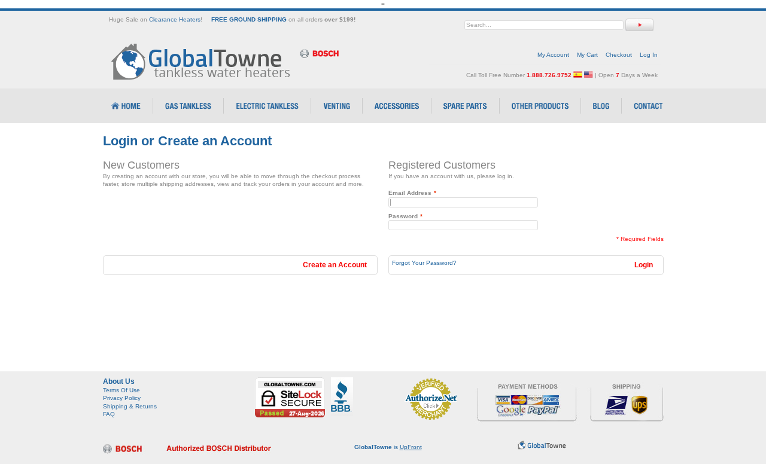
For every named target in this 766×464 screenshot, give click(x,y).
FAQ (109, 414)
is (388, 447)
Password (403, 216)
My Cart (587, 54)
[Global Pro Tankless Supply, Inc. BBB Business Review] (342, 381)
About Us (119, 381)
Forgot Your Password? (424, 263)
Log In (649, 54)
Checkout (619, 54)
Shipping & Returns (130, 406)
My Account (553, 54)
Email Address (409, 193)
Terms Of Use (121, 390)
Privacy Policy (122, 398)
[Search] (639, 25)
